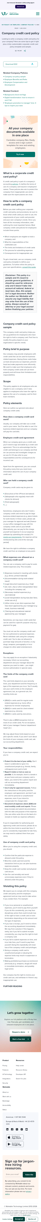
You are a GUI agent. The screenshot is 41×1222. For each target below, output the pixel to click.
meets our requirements (12, 537)
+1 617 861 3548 (20, 1117)
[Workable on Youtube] (17, 1130)
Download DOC (11, 64)
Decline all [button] (32, 1219)
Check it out (20, 6)
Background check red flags (15, 95)
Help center (20, 1066)
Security (5, 1083)
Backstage (6, 1101)
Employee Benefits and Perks (16, 79)
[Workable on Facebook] (12, 1130)
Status (5, 1110)
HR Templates (15, 25)
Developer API (21, 1074)
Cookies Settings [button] (7, 1219)
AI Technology (7, 1074)
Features (6, 1070)
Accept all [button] (19, 1219)
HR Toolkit (5, 25)
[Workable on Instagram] (26, 1130)
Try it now (20, 154)
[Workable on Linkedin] (7, 1130)
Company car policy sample (15, 77)
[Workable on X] (21, 1130)
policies (15, 184)
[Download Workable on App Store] (15, 1137)
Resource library (21, 1070)
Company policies (27, 25)
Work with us (7, 1096)
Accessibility (7, 1105)
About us (6, 1092)
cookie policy (26, 1215)
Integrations (6, 1079)
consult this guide (29, 267)
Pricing (5, 1066)
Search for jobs (21, 1079)
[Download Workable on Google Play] (15, 1144)
